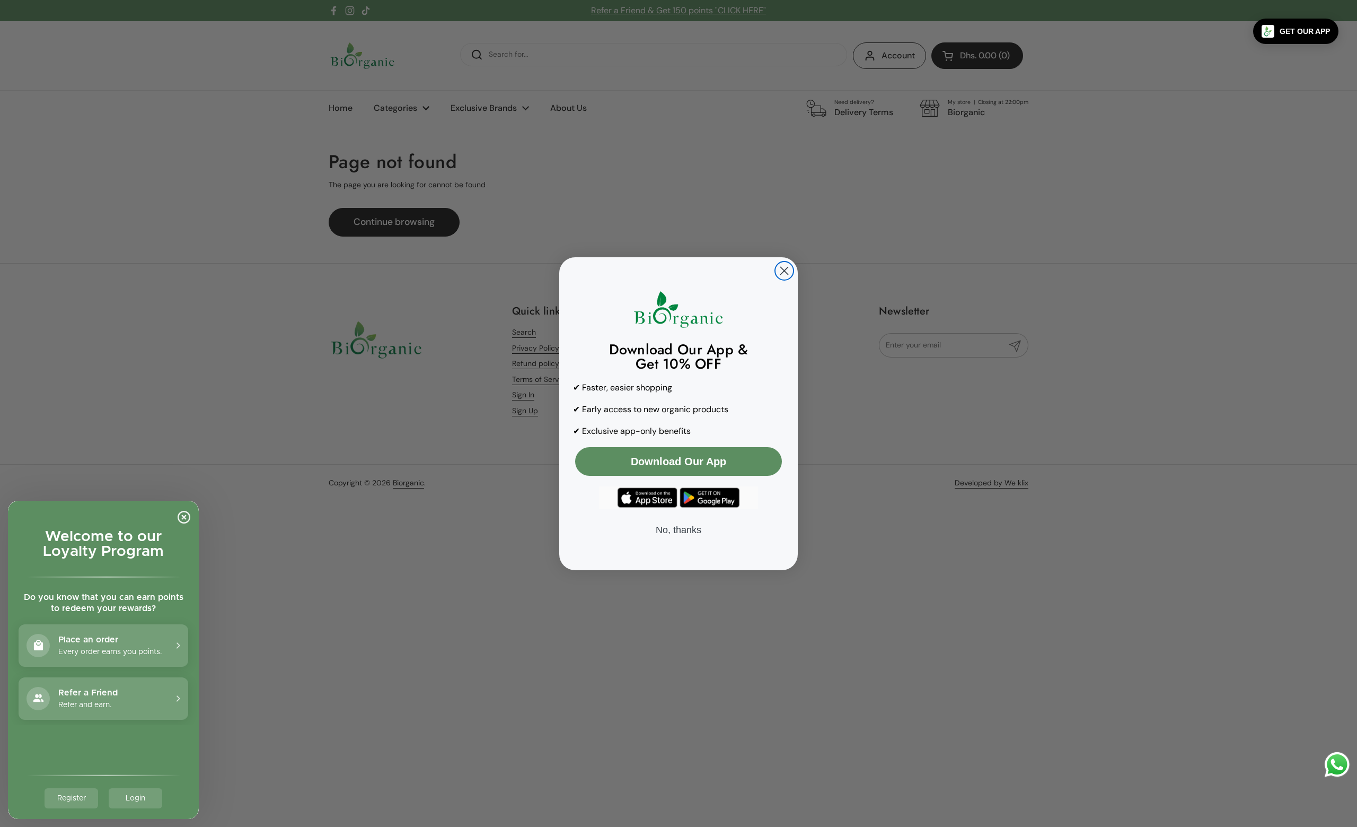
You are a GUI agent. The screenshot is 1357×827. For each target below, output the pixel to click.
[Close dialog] (784, 271)
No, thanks (678, 530)
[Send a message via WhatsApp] (1337, 764)
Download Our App (678, 461)
